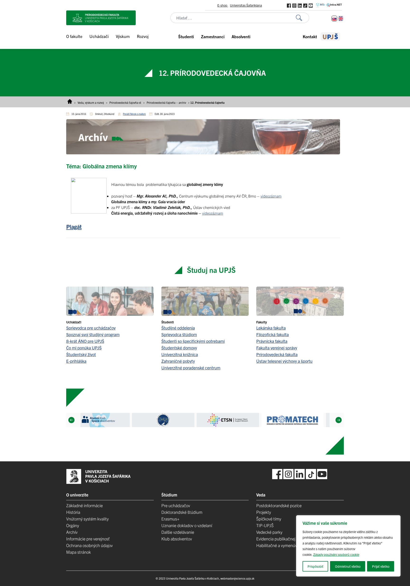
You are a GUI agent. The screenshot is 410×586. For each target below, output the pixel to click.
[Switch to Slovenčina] (334, 18)
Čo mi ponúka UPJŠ (84, 347)
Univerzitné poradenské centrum (190, 367)
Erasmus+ (170, 518)
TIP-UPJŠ (265, 525)
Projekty (263, 512)
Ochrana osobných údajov (89, 545)
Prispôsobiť (315, 566)
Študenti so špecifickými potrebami (193, 341)
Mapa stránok (78, 552)
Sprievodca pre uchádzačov (91, 328)
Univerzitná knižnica (179, 354)
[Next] (338, 420)
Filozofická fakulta (272, 334)
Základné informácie (84, 505)
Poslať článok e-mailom (134, 113)
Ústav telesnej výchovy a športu (284, 361)
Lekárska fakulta (271, 328)
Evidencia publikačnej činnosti (283, 538)
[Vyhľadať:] (302, 18)
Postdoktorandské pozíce (279, 505)
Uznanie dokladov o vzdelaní (186, 525)
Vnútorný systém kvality (87, 518)
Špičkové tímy (268, 518)
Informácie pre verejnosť (88, 538)
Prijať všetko (380, 566)
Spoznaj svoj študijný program (93, 334)
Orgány (72, 525)
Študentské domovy (179, 347)
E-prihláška (76, 361)
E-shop (222, 5)
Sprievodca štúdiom (179, 334)
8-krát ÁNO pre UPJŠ (85, 341)
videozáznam (271, 196)
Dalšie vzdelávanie (177, 532)
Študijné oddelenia (178, 328)
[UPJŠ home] (330, 36)
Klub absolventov (176, 538)
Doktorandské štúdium (181, 512)
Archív (72, 532)
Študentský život (81, 354)
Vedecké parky (269, 532)
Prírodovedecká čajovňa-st (125, 102)
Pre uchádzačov (175, 505)
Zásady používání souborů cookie (336, 554)
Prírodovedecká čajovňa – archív (166, 102)
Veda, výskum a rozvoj (91, 102)
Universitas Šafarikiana (246, 5)
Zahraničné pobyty (178, 361)
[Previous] (71, 420)
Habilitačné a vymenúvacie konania (288, 545)
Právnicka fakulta (271, 341)
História (73, 512)
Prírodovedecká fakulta (277, 354)
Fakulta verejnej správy (276, 347)
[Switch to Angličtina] (340, 18)
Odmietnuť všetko (347, 566)
